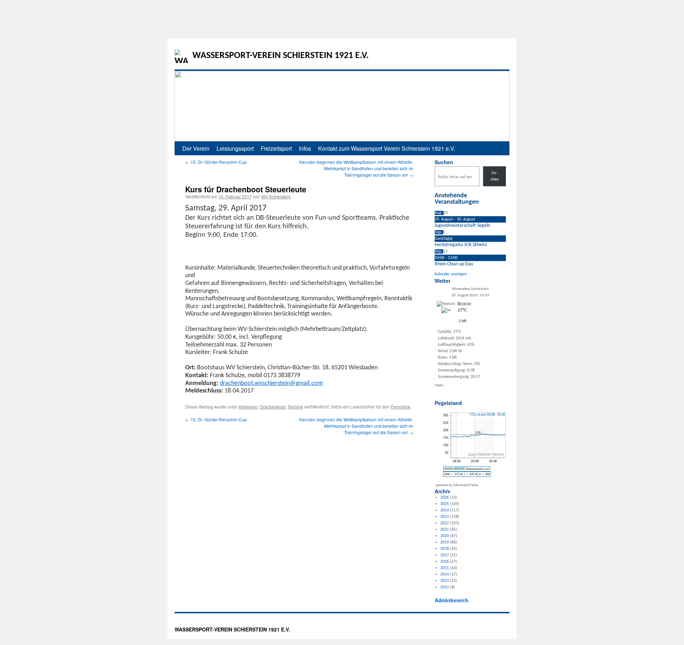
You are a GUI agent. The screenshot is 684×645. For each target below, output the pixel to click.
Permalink (400, 407)
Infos (305, 148)
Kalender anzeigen (451, 274)
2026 (444, 497)
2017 (444, 555)
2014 (444, 574)
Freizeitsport (276, 148)
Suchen (444, 162)
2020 (444, 536)
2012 (444, 587)
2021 (444, 529)
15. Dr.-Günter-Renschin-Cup (216, 162)
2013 (444, 581)
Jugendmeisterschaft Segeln (462, 225)
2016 (444, 562)
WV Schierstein (276, 196)
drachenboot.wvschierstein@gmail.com (271, 383)
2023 (444, 517)
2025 (444, 504)
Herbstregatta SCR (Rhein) (461, 245)
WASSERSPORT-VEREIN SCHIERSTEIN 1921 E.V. (280, 56)
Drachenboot (272, 407)
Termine (295, 407)
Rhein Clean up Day (454, 264)
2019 (444, 542)
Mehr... (440, 385)
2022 (444, 523)
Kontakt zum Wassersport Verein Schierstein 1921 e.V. (386, 148)
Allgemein (248, 407)
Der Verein (195, 148)
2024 (444, 510)
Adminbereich (451, 600)
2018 (444, 549)
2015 (444, 568)
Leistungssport (235, 148)
